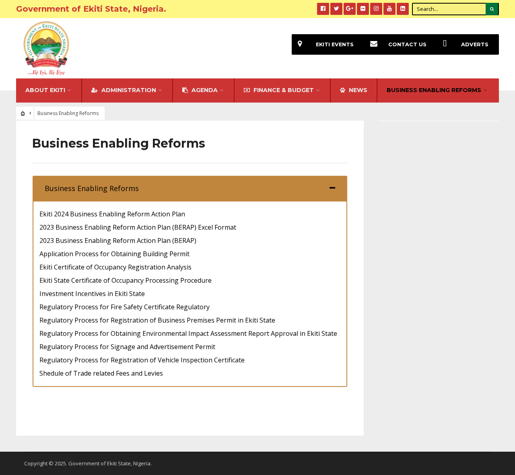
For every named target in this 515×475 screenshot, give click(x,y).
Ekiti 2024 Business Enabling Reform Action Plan (112, 214)
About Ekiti (45, 90)
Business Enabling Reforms (434, 90)
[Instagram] (376, 9)
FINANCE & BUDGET (283, 90)
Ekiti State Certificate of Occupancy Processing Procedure (125, 280)
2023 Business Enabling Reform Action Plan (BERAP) (117, 240)
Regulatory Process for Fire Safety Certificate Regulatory (124, 306)
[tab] (190, 188)
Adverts (474, 44)
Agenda (204, 90)
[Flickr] (363, 9)
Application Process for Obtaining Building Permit (114, 253)
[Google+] (350, 9)
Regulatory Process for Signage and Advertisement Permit (127, 346)
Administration (128, 90)
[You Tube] (389, 9)
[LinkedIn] (403, 9)
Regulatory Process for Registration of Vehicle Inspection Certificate (142, 360)
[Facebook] (323, 9)
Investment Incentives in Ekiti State (92, 293)
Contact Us (407, 44)
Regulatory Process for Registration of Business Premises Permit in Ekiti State (157, 320)
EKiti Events (335, 44)
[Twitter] (336, 9)
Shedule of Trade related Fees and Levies (101, 373)
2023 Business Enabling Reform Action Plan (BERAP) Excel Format (137, 227)
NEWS (357, 90)
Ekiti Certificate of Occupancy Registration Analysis (115, 267)
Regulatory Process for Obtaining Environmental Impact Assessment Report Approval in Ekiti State (188, 333)
